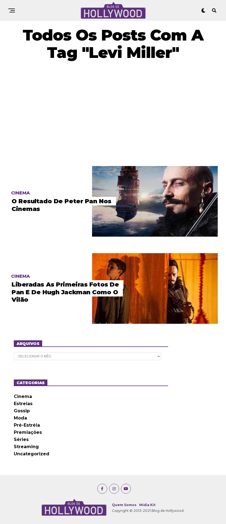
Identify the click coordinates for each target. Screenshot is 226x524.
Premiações (28, 432)
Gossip (22, 410)
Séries (21, 439)
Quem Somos (124, 505)
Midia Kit (147, 505)
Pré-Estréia (27, 425)
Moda (20, 418)
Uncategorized (31, 453)
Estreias (23, 403)
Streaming (26, 446)
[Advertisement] (113, 113)
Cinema (23, 396)
